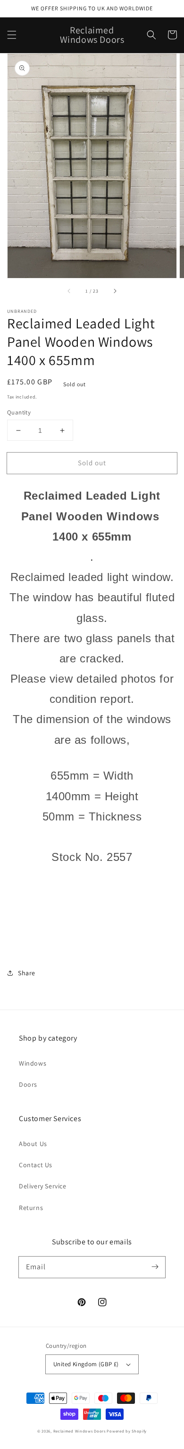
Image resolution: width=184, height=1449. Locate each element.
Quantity (19, 412)
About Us (33, 1143)
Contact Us (35, 1165)
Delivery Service (43, 1186)
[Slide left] (69, 291)
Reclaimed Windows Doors (79, 1430)
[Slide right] (114, 291)
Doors (28, 1084)
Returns (31, 1207)
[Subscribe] (154, 1267)
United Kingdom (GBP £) (86, 1364)
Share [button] (26, 973)
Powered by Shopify (127, 1430)
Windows (32, 1063)
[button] (11, 34)
